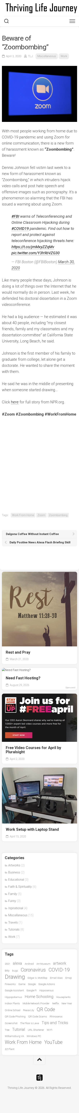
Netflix (55, 1003)
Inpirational (15, 908)
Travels (13, 922)
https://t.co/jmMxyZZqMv (33, 247)
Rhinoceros (56, 1016)
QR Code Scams (37, 1016)
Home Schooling (39, 996)
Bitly (7, 970)
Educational (16, 879)
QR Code (46, 1009)
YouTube (53, 1042)
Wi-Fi (49, 1029)
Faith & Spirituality (20, 886)
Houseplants (63, 997)
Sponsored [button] (70, 687)
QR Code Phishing (15, 1016)
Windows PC (34, 1036)
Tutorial (18, 1029)
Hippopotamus (13, 997)
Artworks (14, 865)
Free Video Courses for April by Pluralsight (33, 750)
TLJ (30, 56)
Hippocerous (46, 990)
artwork (59, 963)
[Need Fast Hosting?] (39, 670)
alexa (17, 963)
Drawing (15, 977)
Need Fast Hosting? (23, 678)
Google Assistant (14, 990)
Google (32, 984)
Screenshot (11, 1023)
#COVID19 (20, 228)
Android (29, 963)
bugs (15, 970)
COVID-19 (59, 970)
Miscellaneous (46, 56)
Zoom (41, 515)
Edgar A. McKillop (37, 977)
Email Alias (56, 977)
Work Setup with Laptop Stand (32, 829)
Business (14, 872)
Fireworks (10, 984)
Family (12, 894)
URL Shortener (36, 1029)
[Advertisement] (39, 464)
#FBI (15, 216)
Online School (12, 1010)
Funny (12, 901)
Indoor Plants (12, 1003)
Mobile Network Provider (36, 1003)
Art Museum (43, 963)
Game (21, 984)
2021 (7, 963)
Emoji (68, 977)
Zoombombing (58, 515)
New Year (67, 1003)
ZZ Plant (9, 1049)
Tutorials (14, 929)
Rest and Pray (18, 652)
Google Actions (46, 984)
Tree (7, 1029)
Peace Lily (28, 1010)
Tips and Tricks (55, 1022)
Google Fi (31, 990)
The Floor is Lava (29, 1023)
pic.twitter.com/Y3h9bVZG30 (36, 253)
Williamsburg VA (14, 1036)
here (15, 402)
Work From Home (23, 515)
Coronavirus (33, 970)
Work (64, 56)
